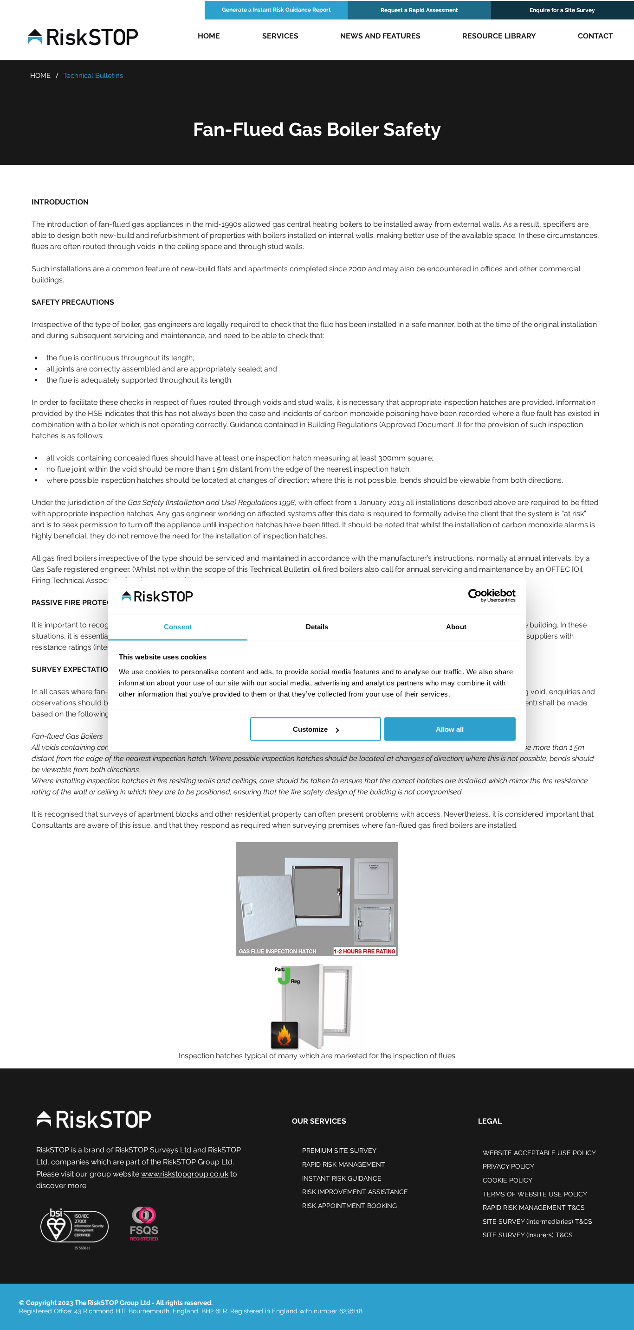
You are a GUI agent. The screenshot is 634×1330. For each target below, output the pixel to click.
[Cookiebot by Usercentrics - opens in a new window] (475, 596)
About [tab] (456, 626)
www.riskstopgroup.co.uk (184, 1174)
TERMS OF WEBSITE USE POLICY (535, 1194)
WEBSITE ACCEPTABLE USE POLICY (539, 1153)
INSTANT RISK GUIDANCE (342, 1178)
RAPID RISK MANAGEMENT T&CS (534, 1207)
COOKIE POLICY (507, 1180)
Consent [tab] (178, 626)
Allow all (450, 729)
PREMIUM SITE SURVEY (339, 1150)
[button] (280, 36)
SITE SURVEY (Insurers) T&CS (528, 1235)
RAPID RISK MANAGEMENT (343, 1164)
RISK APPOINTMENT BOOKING (349, 1205)
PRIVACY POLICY (508, 1166)
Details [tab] (317, 626)
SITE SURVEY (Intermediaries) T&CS (537, 1221)
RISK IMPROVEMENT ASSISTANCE (355, 1192)
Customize (310, 729)
